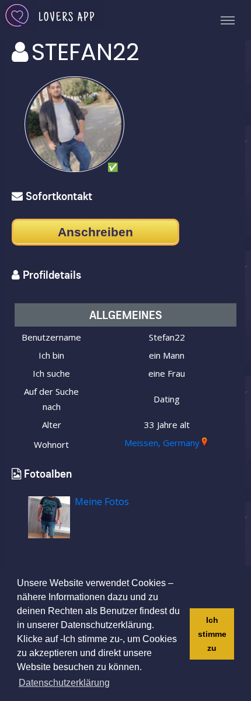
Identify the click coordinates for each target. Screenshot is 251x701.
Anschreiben (95, 232)
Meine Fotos (102, 501)
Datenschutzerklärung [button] (64, 683)
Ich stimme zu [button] (212, 634)
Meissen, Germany (162, 442)
